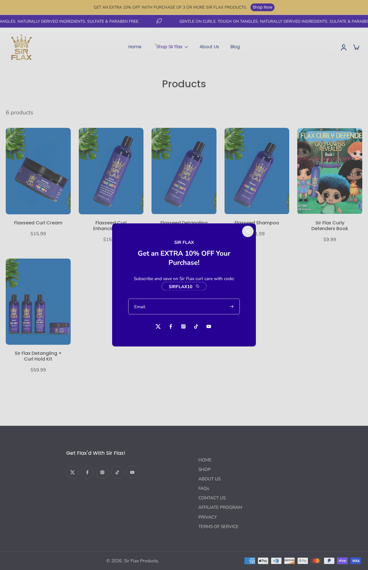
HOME (205, 460)
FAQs (203, 488)
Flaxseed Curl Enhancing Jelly (111, 225)
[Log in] (343, 47)
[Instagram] (102, 472)
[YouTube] (132, 472)
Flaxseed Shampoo (257, 222)
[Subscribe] (232, 306)
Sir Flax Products (141, 561)
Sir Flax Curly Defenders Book (329, 225)
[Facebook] (87, 472)
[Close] (248, 231)
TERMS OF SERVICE (218, 526)
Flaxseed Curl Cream (38, 222)
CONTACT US (212, 498)
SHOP (204, 469)
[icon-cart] (356, 47)
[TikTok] (117, 472)
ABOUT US (209, 479)
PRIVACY (207, 517)
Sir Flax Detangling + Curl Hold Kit (38, 356)
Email (139, 307)
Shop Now (262, 7)
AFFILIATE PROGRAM (220, 507)
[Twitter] (72, 472)
